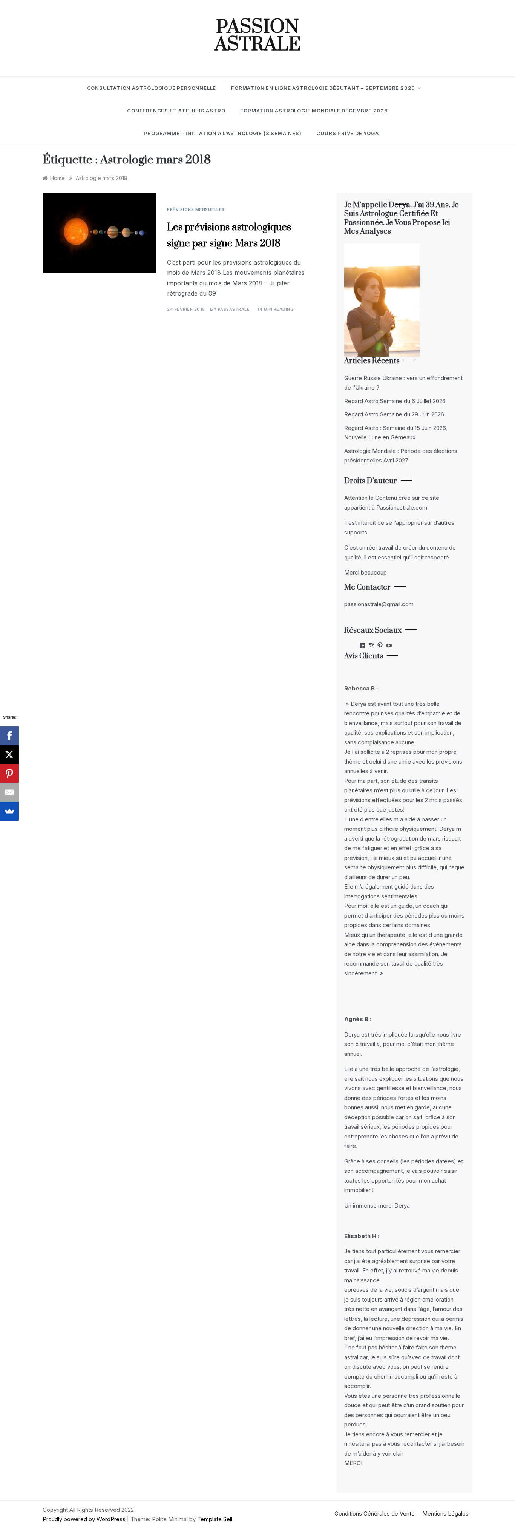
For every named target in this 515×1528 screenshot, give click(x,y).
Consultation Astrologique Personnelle (151, 88)
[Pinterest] (9, 773)
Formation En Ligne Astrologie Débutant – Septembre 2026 (323, 88)
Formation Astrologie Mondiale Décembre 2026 (314, 111)
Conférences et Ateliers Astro (176, 111)
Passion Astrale (258, 36)
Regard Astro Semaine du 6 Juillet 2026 (395, 401)
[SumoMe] (9, 811)
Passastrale (234, 309)
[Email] (9, 792)
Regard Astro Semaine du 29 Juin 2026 (394, 414)
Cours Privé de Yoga (347, 133)
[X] (9, 754)
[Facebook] (9, 735)
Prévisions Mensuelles (196, 209)
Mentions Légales (445, 1513)
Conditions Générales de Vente (374, 1513)
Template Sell (214, 1519)
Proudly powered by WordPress (85, 1519)
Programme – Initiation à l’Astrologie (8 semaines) (222, 133)
